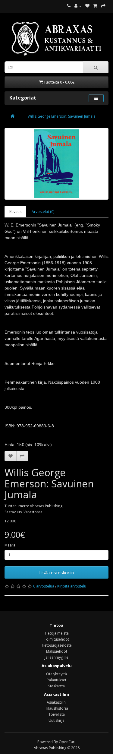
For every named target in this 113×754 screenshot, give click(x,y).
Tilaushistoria (56, 708)
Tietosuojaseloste (56, 645)
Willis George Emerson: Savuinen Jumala (62, 116)
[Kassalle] (103, 5)
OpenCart (67, 741)
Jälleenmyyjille (56, 657)
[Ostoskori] (95, 5)
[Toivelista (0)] (87, 5)
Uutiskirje (56, 720)
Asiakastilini (57, 702)
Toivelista (57, 714)
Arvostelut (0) (43, 211)
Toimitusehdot (56, 639)
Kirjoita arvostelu (71, 586)
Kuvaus (15, 211)
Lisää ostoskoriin (56, 572)
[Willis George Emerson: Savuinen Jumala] (56, 164)
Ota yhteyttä (56, 673)
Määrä (10, 545)
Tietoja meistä (57, 633)
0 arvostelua (43, 586)
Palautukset (56, 680)
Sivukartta (56, 686)
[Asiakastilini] (77, 5)
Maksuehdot (56, 651)
